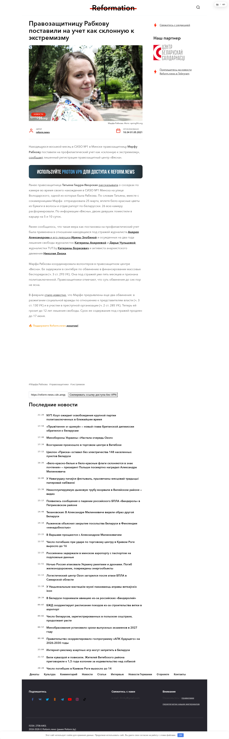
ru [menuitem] (217, 4)
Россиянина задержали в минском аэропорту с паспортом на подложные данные (88, 555)
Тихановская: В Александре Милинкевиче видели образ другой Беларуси (90, 514)
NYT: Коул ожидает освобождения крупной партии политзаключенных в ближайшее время (81, 417)
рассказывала (108, 185)
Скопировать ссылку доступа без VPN (93, 394)
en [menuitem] (223, 4)
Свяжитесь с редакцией (175, 25)
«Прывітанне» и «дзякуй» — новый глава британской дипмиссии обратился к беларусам (90, 428)
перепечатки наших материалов (181, 704)
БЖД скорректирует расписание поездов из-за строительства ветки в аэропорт (94, 607)
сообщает (36, 157)
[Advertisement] (86, 354)
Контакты (180, 674)
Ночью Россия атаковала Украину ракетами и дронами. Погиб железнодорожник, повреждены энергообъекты (89, 566)
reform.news (43, 132)
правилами (187, 698)
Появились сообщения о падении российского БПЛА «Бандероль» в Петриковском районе (93, 503)
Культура (49, 674)
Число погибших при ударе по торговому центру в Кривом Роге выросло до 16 (90, 544)
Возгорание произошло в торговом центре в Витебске (84, 444)
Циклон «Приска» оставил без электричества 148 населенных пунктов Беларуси (89, 454)
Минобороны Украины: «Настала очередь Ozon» (79, 437)
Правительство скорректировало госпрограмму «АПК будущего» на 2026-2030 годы (93, 640)
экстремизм (78, 384)
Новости (38, 114)
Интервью (117, 674)
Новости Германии (140, 674)
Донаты (34, 674)
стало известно (55, 295)
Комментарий (68, 674)
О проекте (163, 674)
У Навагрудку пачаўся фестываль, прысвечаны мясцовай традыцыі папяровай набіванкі (92, 480)
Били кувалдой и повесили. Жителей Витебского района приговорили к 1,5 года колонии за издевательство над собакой (90, 659)
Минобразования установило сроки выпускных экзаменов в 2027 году (91, 629)
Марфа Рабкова (39, 384)
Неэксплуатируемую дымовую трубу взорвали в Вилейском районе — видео (94, 491)
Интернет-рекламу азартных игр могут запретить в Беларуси (88, 650)
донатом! (72, 325)
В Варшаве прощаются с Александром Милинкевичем (84, 534)
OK (180, 735)
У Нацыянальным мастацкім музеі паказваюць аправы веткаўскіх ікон (91, 588)
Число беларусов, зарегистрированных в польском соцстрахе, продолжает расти (89, 618)
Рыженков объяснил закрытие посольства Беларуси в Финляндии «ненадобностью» (91, 525)
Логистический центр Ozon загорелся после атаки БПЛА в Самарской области (86, 577)
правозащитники (60, 384)
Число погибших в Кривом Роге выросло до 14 (79, 668)
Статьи (101, 674)
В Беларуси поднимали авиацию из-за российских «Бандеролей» (91, 598)
